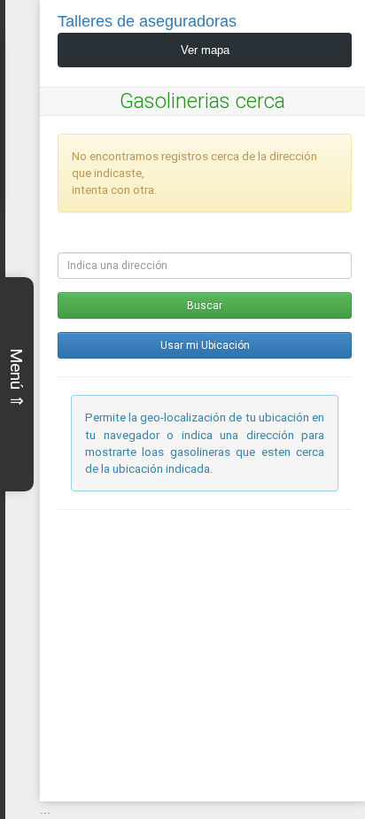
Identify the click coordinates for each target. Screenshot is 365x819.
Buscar (204, 305)
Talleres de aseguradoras (147, 21)
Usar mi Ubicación (205, 345)
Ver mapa (205, 50)
